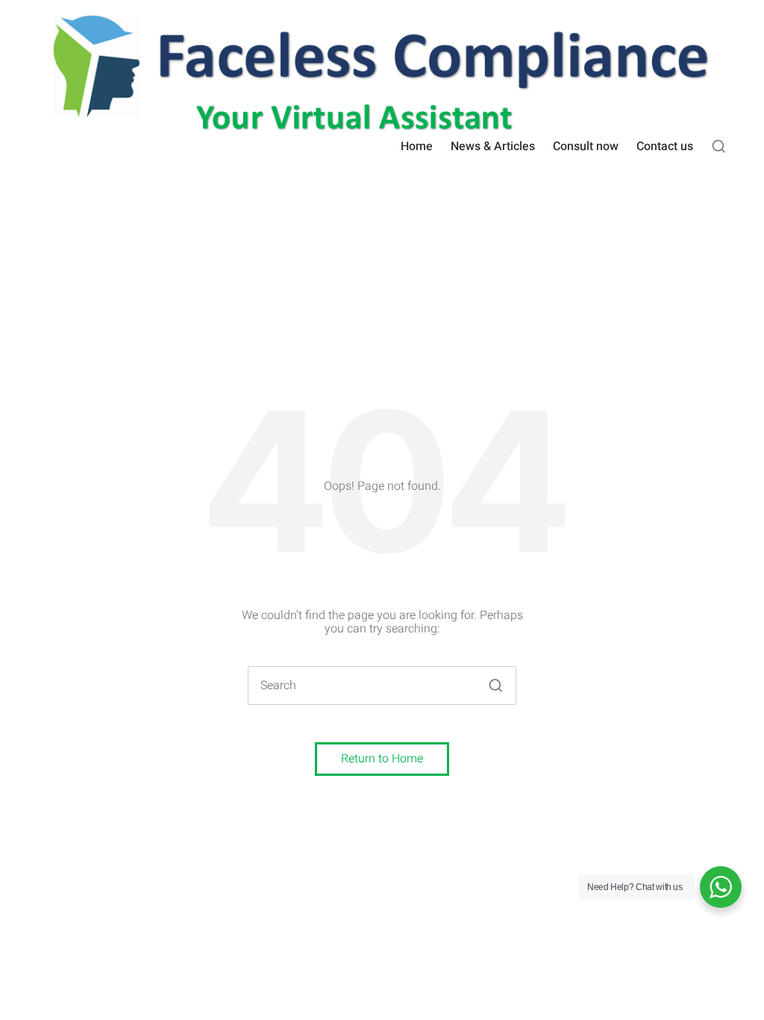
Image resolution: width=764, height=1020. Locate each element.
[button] (495, 685)
